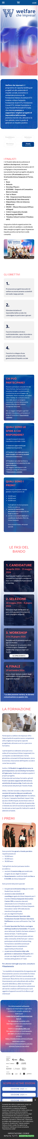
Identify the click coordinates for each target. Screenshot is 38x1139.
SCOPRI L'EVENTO (19, 656)
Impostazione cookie (18, 1133)
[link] (19, 1089)
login (34, 3)
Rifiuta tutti (11, 1136)
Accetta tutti (26, 1136)
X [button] (35, 1100)
